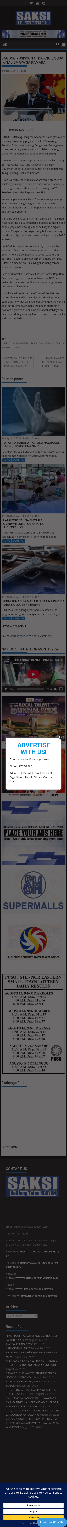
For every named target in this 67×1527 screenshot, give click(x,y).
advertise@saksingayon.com (34, 759)
